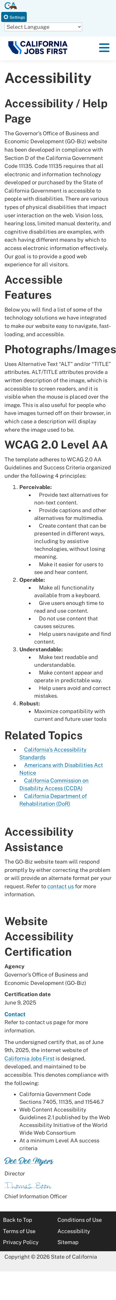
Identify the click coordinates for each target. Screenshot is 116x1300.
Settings (17, 17)
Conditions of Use (79, 1220)
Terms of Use (19, 1231)
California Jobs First (29, 1058)
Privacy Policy (21, 1242)
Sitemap (68, 1242)
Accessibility (73, 1231)
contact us (60, 886)
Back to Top (17, 1220)
